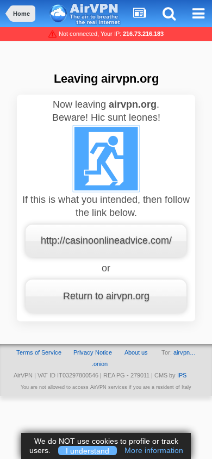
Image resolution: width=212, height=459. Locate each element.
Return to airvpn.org (106, 295)
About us (136, 352)
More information (153, 450)
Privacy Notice (92, 352)
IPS (181, 375)
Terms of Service (38, 352)
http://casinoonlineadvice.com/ (106, 240)
